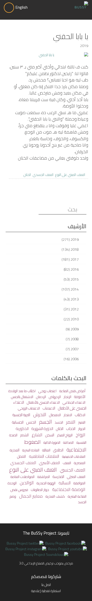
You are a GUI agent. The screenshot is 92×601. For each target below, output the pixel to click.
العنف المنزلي (75, 476)
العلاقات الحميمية (73, 456)
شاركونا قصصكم (46, 576)
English (21, 7)
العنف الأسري (49, 462)
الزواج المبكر (64, 435)
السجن (49, 434)
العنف (66, 463)
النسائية (64, 483)
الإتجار (67, 396)
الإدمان (40, 396)
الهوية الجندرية (45, 482)
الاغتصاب (48, 408)
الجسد (58, 422)
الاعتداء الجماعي (73, 402)
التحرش (39, 414)
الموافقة (79, 483)
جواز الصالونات (39, 489)
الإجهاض (54, 396)
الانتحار (67, 415)
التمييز (81, 422)
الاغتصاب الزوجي (29, 408)
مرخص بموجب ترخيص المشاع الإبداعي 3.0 (46, 563)
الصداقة (68, 442)
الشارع (36, 435)
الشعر (24, 435)
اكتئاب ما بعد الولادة (22, 391)
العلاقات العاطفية (43, 456)
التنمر (70, 422)
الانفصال (54, 414)
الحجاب (70, 428)
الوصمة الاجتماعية (68, 489)
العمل (21, 456)
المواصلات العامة (22, 476)
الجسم (45, 421)
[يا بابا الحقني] (48, 55)
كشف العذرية (55, 496)
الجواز (81, 428)
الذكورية (22, 428)
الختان (27, 174)
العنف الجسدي (43, 174)
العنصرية (79, 462)
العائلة (45, 450)
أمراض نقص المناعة (72, 391)
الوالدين (26, 482)
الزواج (80, 435)
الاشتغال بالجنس (22, 396)
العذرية (14, 450)
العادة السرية (30, 450)
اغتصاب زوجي (47, 391)
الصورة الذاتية (51, 442)
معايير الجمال (30, 496)
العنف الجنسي (72, 470)
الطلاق (57, 450)
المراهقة (43, 476)
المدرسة (58, 476)
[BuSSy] (80, 4)
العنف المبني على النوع (70, 174)
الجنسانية (18, 422)
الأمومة (79, 396)
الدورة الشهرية (42, 428)
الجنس (31, 422)
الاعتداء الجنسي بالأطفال (43, 402)
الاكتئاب (79, 414)
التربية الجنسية (21, 414)
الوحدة (12, 483)
